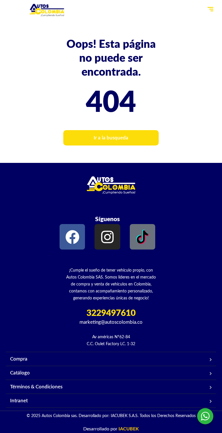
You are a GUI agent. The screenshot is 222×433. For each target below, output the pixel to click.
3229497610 (111, 313)
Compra (18, 358)
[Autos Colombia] (47, 10)
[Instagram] (107, 237)
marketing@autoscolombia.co (111, 322)
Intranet (19, 400)
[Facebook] (72, 237)
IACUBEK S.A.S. (124, 416)
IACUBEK (129, 429)
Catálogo (20, 372)
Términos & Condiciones (36, 386)
